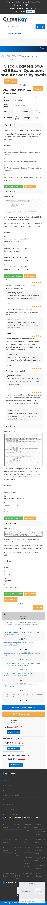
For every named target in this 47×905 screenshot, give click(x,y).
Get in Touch (9, 809)
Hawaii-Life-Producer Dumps (28, 827)
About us (8, 785)
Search (40, 27)
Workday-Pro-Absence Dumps (38, 850)
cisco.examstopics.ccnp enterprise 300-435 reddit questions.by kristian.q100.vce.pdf (22, 664)
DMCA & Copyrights (12, 814)
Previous (11, 81)
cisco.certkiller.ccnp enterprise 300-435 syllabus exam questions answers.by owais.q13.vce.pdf (21, 623)
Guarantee (9, 790)
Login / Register (15, 33)
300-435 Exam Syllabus (24, 707)
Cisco (8, 55)
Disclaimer (9, 800)
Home (2, 55)
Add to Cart (14, 732)
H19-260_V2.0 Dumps (16, 876)
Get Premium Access (25, 714)
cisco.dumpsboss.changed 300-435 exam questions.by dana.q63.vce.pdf (19, 675)
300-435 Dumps (20, 105)
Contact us (9, 805)
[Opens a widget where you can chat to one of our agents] (32, 892)
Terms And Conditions (13, 795)
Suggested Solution (14, 186)
